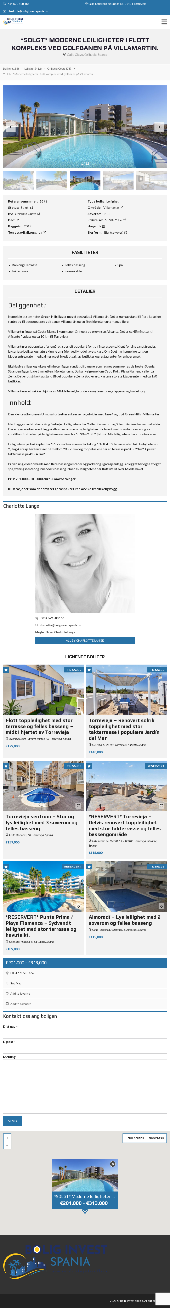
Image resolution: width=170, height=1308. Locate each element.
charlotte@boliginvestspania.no (27, 11)
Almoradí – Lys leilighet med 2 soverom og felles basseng (125, 920)
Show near (156, 1138)
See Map (16, 983)
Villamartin (111, 207)
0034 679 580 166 (22, 973)
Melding (9, 1057)
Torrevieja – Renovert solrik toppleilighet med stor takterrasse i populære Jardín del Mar (124, 729)
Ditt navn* (11, 1026)
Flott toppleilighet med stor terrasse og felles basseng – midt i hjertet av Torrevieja (39, 726)
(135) (11, 68)
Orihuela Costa (26, 214)
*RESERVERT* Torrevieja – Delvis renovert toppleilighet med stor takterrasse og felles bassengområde (125, 825)
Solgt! (25, 207)
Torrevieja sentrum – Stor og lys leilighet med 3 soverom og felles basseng (42, 822)
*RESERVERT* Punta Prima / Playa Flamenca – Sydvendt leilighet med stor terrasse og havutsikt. (41, 926)
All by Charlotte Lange (85, 640)
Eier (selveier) (114, 232)
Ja (100, 226)
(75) (59, 68)
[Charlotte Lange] (85, 563)
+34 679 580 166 (18, 3)
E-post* (9, 1041)
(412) (33, 68)
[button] (159, 127)
